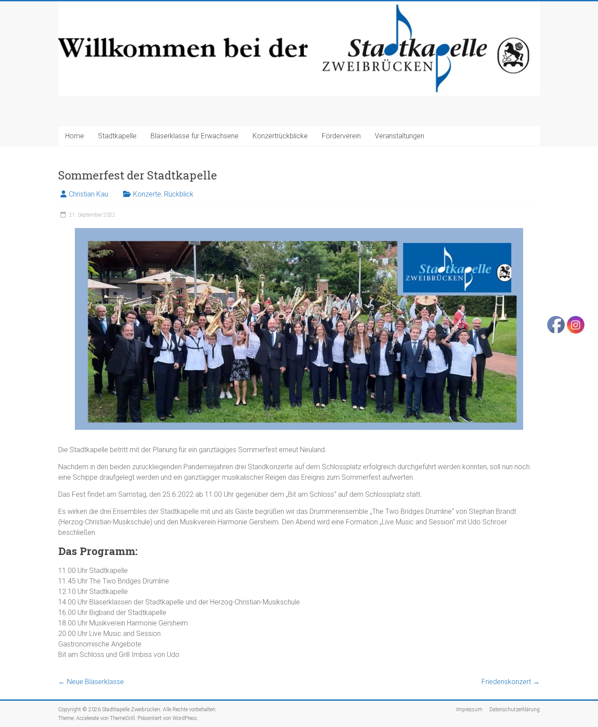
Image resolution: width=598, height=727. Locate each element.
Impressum (469, 709)
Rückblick (178, 194)
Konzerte (147, 194)
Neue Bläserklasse (91, 682)
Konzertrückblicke (280, 136)
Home (74, 136)
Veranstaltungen (399, 136)
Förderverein (341, 136)
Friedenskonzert (511, 682)
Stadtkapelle (117, 136)
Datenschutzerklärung (514, 709)
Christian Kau (88, 194)
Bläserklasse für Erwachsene (195, 136)
